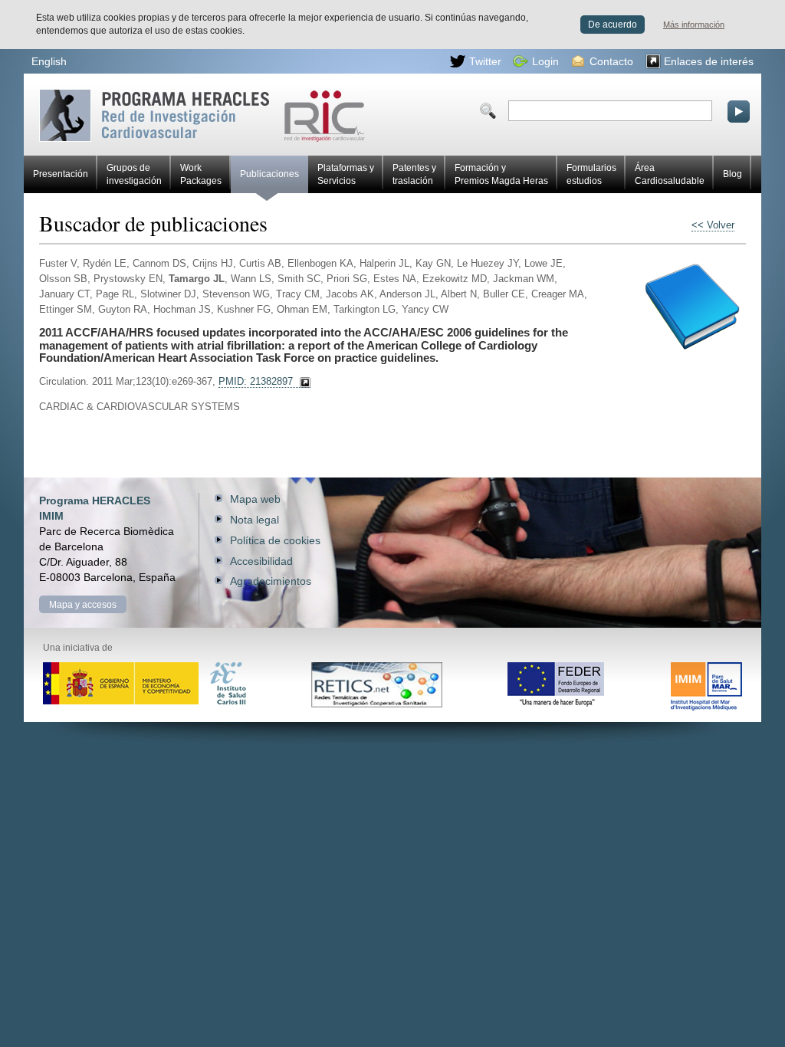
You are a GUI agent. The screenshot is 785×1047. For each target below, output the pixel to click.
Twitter (485, 61)
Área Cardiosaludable (670, 174)
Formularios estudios (591, 174)
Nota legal (254, 520)
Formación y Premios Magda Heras (501, 174)
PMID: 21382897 (255, 381)
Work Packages (201, 174)
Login (545, 61)
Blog (732, 174)
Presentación (60, 174)
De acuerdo (612, 24)
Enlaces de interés (709, 61)
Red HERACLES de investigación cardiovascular (102, 94)
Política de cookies (275, 540)
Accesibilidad (261, 561)
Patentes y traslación (414, 174)
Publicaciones (269, 174)
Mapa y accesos (83, 604)
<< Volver (712, 225)
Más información (693, 24)
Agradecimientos (270, 581)
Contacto (611, 61)
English (49, 61)
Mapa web (255, 499)
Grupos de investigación (134, 174)
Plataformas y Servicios (345, 174)
